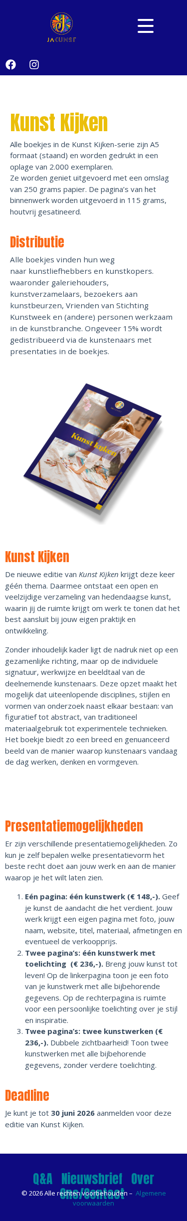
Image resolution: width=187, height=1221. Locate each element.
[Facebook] (10, 64)
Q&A (42, 1179)
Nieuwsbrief (91, 1179)
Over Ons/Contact (107, 1186)
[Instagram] (33, 64)
